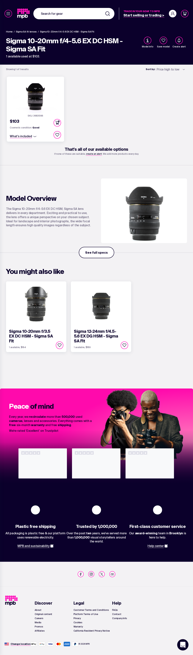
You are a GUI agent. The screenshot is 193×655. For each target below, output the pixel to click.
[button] (57, 122)
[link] (23, 13)
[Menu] (8, 13)
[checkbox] (163, 40)
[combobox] (73, 13)
